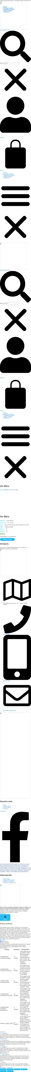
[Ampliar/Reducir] (24, 1069)
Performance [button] (3, 1038)
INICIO (5, 172)
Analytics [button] (2, 1045)
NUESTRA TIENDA (8, 174)
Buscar (2, 63)
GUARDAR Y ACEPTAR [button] (6, 1067)
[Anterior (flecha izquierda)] (3, 1071)
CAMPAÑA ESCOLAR (9, 175)
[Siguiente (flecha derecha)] (10, 1071)
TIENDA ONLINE (7, 176)
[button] (15, 46)
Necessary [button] (3, 940)
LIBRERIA (6, 489)
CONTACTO (7, 178)
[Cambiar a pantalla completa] (17, 1069)
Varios (11, 489)
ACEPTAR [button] (2, 913)
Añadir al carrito (7, 539)
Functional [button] (2, 1032)
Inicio (1, 489)
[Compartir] (10, 1069)
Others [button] (2, 1061)
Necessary (5, 941)
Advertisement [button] (4, 1053)
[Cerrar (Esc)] (3, 1069)
